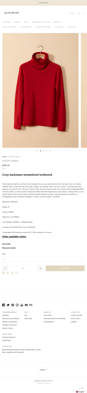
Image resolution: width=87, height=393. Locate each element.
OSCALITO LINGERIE (9, 27)
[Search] (83, 14)
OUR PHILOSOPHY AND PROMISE (55, 318)
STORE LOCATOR (76, 315)
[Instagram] (17, 305)
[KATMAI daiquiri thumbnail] (40, 150)
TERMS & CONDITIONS (9, 322)
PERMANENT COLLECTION (41, 22)
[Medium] (26, 305)
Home (4, 157)
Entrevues (6, 340)
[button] (81, 391)
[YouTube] (21, 305)
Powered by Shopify (43, 383)
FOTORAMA (6, 22)
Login (72, 13)
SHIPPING (5, 315)
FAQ (25, 315)
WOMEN (17, 22)
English (42, 370)
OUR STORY (72, 27)
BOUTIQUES (59, 27)
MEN (25, 22)
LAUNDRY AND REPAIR (42, 27)
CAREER (74, 322)
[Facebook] (3, 305)
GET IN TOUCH (75, 318)
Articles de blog (8, 337)
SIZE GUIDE (28, 318)
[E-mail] (30, 305)
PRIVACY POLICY (7, 328)
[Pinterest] (12, 305)
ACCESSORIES (26, 27)
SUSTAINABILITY (49, 322)
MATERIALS (57, 22)
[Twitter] (8, 305)
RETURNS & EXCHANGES (10, 318)
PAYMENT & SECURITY (9, 325)
